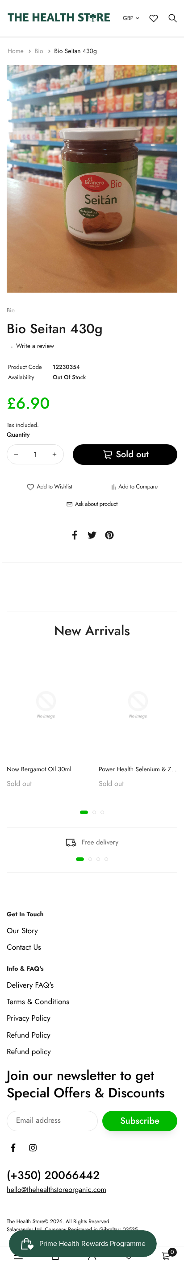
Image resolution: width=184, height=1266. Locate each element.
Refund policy (29, 1051)
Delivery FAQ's (30, 985)
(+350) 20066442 (53, 1175)
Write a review (35, 346)
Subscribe (139, 1120)
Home (16, 51)
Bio (39, 51)
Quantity (18, 434)
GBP (128, 18)
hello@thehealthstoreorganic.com (56, 1190)
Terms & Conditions (38, 1002)
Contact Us (24, 947)
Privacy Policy (28, 1018)
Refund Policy (28, 1035)
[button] (84, 812)
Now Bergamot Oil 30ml (39, 769)
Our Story (22, 930)
